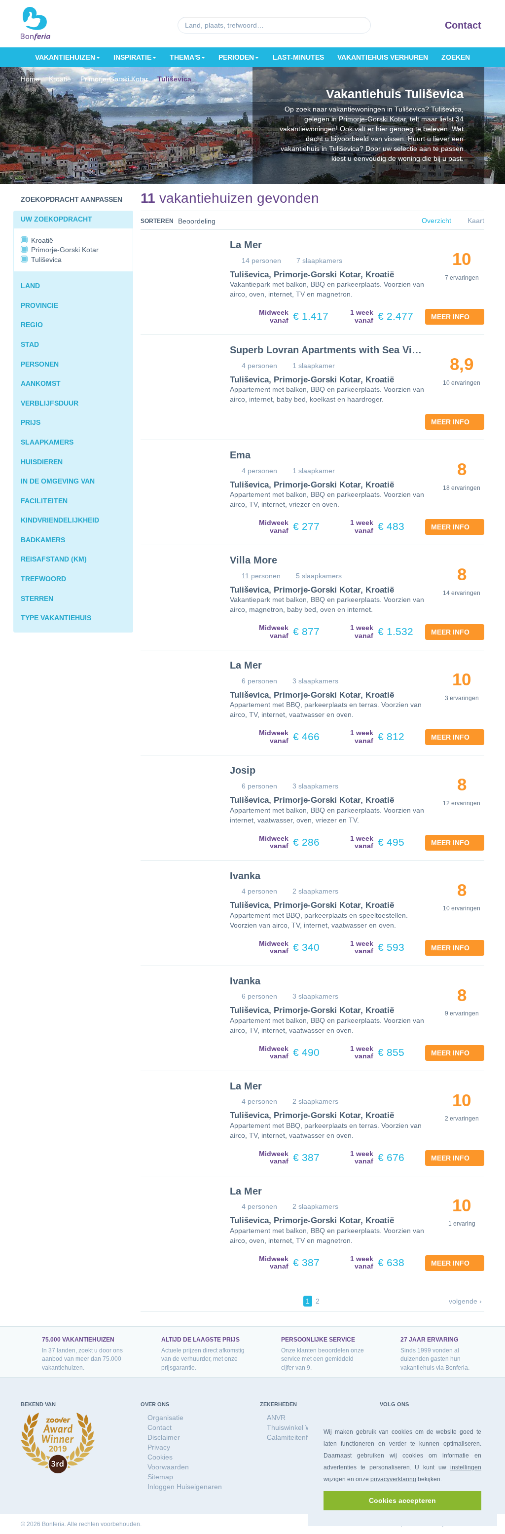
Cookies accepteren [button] (402, 1500)
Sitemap (159, 1476)
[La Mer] (178, 268)
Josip (241, 770)
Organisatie (164, 1417)
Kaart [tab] (475, 220)
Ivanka (244, 876)
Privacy (158, 1447)
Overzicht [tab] (437, 220)
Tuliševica (248, 275)
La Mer (245, 245)
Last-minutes (299, 57)
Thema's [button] (186, 57)
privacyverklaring (393, 1479)
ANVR (276, 1417)
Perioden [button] (238, 57)
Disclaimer (163, 1437)
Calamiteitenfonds (294, 1437)
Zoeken (455, 57)
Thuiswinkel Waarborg (300, 1427)
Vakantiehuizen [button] (65, 57)
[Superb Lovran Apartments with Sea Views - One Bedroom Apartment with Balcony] (178, 373)
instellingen (465, 1467)
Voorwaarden (167, 1466)
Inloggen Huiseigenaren (184, 1486)
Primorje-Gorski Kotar (310, 275)
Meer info (452, 316)
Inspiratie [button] (133, 57)
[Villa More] (178, 583)
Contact (463, 25)
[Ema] (178, 478)
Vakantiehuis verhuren (383, 57)
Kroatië (368, 275)
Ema (240, 455)
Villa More (252, 560)
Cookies (159, 1457)
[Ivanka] (178, 899)
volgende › (465, 1301)
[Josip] (178, 793)
